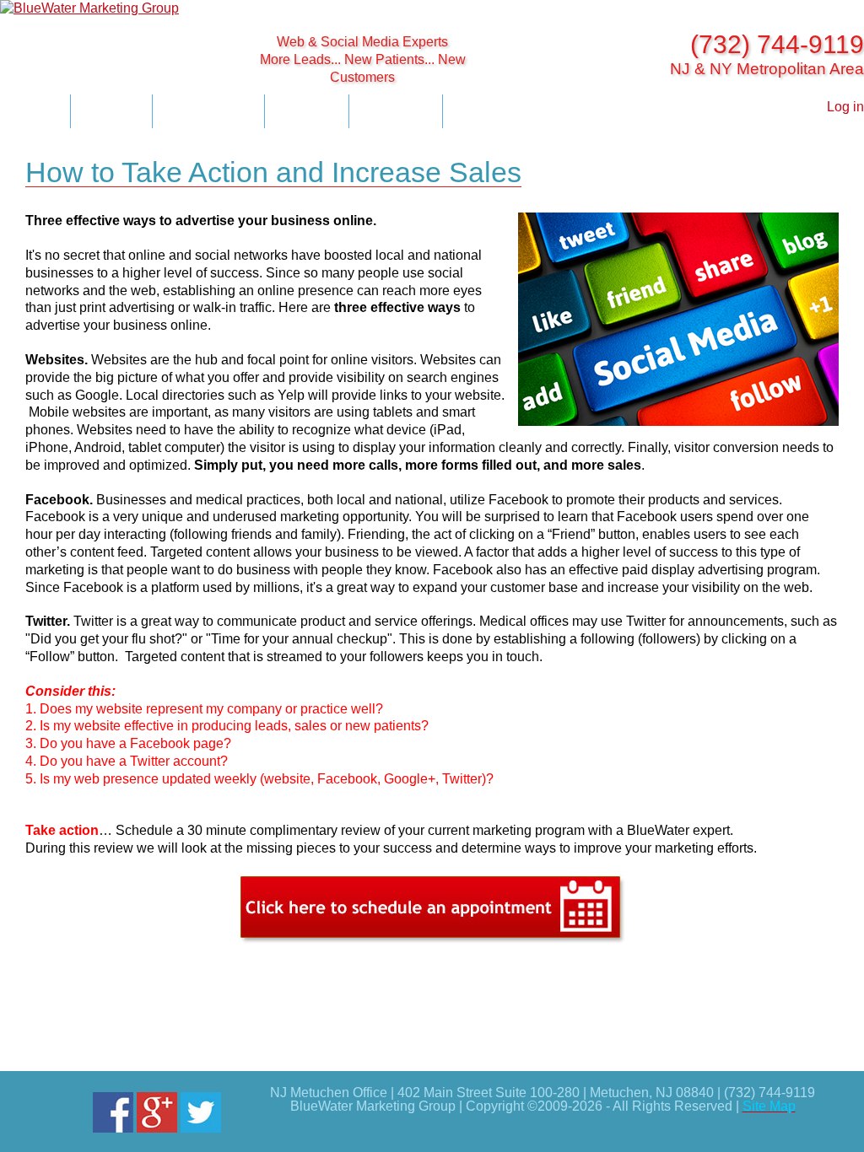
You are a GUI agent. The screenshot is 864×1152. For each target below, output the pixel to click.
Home (35, 109)
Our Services (208, 109)
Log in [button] (845, 107)
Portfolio (307, 109)
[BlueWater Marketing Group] (108, 9)
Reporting (395, 109)
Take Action (494, 109)
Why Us (111, 109)
